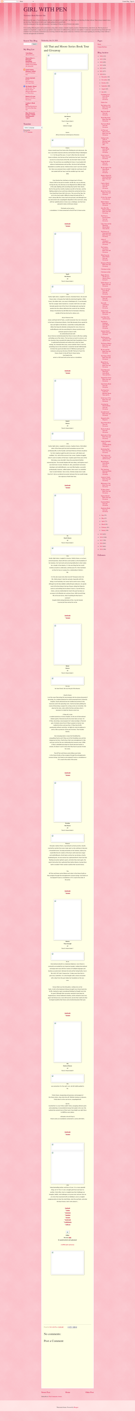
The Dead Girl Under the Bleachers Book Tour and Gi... (106, 392)
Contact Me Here (102, 47)
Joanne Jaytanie (30, 78)
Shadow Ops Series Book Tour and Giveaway (105, 149)
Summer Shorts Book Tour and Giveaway (106, 332)
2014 (101, 549)
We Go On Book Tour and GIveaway (105, 430)
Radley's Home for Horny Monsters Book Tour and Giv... (106, 177)
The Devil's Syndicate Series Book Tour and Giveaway (105, 325)
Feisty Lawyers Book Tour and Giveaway (106, 156)
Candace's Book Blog (30, 104)
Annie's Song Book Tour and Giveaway (106, 312)
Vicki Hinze (29, 53)
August (103, 89)
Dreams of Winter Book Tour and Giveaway (106, 264)
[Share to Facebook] (74, 1327)
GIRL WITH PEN (45, 9)
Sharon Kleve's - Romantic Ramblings (30, 59)
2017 (101, 540)
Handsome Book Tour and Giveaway (105, 509)
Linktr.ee (68, 1224)
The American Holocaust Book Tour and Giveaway (106, 471)
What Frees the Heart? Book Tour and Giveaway (105, 257)
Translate (29, 132)
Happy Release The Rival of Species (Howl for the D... (105, 277)
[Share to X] (72, 1327)
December (104, 77)
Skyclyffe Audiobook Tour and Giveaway (105, 305)
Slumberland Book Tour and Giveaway (106, 298)
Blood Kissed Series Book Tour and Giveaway (105, 464)
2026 (101, 56)
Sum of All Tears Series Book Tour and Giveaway (105, 291)
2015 (101, 546)
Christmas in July (105, 269)
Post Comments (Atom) (55, 1396)
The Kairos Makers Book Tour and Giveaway (106, 345)
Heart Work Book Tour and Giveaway (106, 424)
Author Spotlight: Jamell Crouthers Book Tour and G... (106, 443)
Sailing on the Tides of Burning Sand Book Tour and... (105, 141)
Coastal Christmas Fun (30, 73)
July (102, 92)
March (103, 524)
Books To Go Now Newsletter (30, 99)
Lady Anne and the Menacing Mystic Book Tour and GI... (106, 226)
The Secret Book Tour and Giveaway (105, 125)
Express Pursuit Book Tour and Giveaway (106, 497)
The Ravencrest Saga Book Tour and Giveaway (106, 338)
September (104, 86)
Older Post (89, 1392)
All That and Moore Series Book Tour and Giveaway (106, 132)
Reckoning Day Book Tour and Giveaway (106, 450)
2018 (101, 537)
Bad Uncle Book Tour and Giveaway (105, 113)
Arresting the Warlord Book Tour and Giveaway (105, 406)
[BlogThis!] (70, 1327)
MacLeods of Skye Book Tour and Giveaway (106, 436)
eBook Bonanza (30, 55)
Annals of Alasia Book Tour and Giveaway (106, 478)
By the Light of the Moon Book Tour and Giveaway (106, 170)
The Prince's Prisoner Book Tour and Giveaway (105, 218)
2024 (101, 62)
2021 (101, 71)
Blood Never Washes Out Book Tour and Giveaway (106, 364)
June (102, 515)
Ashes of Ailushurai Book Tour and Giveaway (106, 241)
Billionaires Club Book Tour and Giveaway (106, 485)
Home (67, 1392)
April (103, 521)
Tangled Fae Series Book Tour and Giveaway (106, 379)
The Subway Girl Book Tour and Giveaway (106, 106)
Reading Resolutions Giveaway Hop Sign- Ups (31, 107)
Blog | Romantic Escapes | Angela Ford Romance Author (30, 115)
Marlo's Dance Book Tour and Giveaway (106, 203)
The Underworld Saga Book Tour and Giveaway (106, 456)
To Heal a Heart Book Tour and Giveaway (106, 491)
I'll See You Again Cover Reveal (106, 198)
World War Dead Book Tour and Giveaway (106, 119)
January (103, 530)
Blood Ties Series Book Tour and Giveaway (106, 192)
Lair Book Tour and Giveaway (105, 318)
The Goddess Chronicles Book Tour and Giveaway (106, 249)
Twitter (68, 1210)
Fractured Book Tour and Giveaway (105, 503)
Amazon (68, 226)
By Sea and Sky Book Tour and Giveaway (106, 351)
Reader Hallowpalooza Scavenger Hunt (30, 81)
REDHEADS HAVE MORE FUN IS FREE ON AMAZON (31, 64)
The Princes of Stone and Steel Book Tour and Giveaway (106, 234)
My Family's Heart (31, 86)
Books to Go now (30, 96)
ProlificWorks (67, 1222)
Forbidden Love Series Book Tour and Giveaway (105, 97)
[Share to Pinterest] (76, 1327)
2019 (101, 534)
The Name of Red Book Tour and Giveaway (106, 357)
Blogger (76, 1407)
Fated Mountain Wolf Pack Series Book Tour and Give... (106, 372)
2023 (101, 65)
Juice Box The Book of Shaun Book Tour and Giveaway (106, 210)
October (103, 83)
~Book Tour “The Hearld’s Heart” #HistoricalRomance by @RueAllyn (31, 90)
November (104, 80)
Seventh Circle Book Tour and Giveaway (106, 413)
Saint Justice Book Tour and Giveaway (106, 385)
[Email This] (69, 1327)
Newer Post (45, 1392)
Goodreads (67, 223)
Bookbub (68, 1215)
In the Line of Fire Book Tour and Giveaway (106, 399)
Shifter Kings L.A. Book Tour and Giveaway (106, 284)
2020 (101, 74)
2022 (101, 68)
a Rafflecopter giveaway (67, 1245)
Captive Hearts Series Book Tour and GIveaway (105, 185)
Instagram (68, 1213)
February (104, 527)
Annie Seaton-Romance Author (31, 70)
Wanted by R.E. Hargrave (105, 419)
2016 (101, 543)
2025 (101, 59)
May (102, 518)
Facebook (67, 1208)
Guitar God (104, 102)
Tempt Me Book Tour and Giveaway (105, 163)
